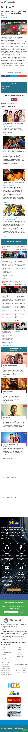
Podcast (21, 553)
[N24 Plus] (14, 685)
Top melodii (21, 574)
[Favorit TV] (14, 700)
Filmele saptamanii (7, 652)
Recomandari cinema (7, 670)
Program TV (5, 649)
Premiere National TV (20, 655)
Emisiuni (7, 553)
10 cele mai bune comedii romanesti (13, 217)
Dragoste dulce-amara (10, 365)
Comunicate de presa (21, 670)
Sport (3, 91)
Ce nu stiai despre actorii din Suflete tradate (13, 124)
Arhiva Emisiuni (21, 659)
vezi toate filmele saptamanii (14, 243)
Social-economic (6, 86)
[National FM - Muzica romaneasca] (14, 692)
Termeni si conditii (21, 672)
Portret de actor (6, 662)
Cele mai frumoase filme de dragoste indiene (13, 183)
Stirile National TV (6, 659)
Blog (7, 574)
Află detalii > (23, 728)
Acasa (3, 647)
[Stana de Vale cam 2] (14, 714)
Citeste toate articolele (14, 589)
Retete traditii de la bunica (6, 675)
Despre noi (20, 647)
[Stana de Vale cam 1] (14, 707)
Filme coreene (5, 666)
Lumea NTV (21, 649)
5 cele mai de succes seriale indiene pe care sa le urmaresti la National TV (13, 150)
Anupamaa (6, 417)
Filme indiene (11, 126)
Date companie (22, 662)
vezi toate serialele (14, 350)
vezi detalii (5, 134)
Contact (24, 668)
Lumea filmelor (5, 672)
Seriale (19, 652)
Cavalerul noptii (8, 391)
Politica (4, 88)
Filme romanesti (12, 219)
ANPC (24, 674)
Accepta (24, 730)
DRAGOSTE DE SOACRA (10, 444)
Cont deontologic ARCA (21, 664)
